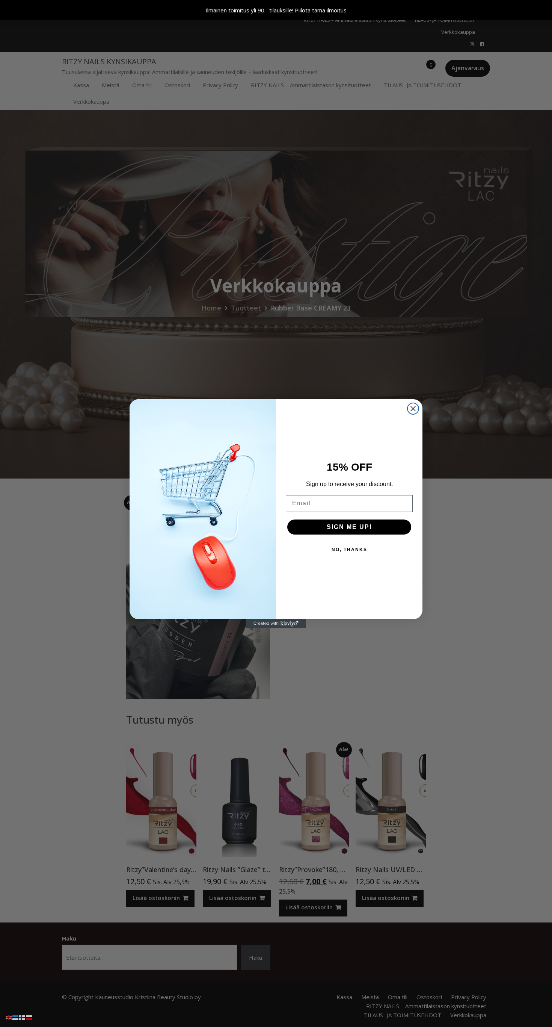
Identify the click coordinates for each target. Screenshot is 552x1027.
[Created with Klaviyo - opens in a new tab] (276, 623)
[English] (9, 1017)
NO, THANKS (349, 549)
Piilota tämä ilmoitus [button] (321, 10)
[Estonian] (15, 1017)
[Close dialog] (413, 408)
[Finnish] (22, 1017)
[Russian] (29, 1017)
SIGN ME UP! (349, 527)
